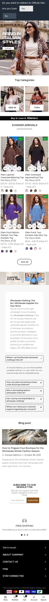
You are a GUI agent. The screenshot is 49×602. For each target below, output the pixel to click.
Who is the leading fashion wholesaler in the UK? (18, 391)
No (6, 15)
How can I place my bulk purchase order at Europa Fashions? (21, 383)
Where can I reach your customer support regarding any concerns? (21, 408)
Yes (23, 8)
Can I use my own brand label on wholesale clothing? (20, 400)
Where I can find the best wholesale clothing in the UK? (22, 358)
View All (24, 262)
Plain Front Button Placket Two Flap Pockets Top (10, 235)
